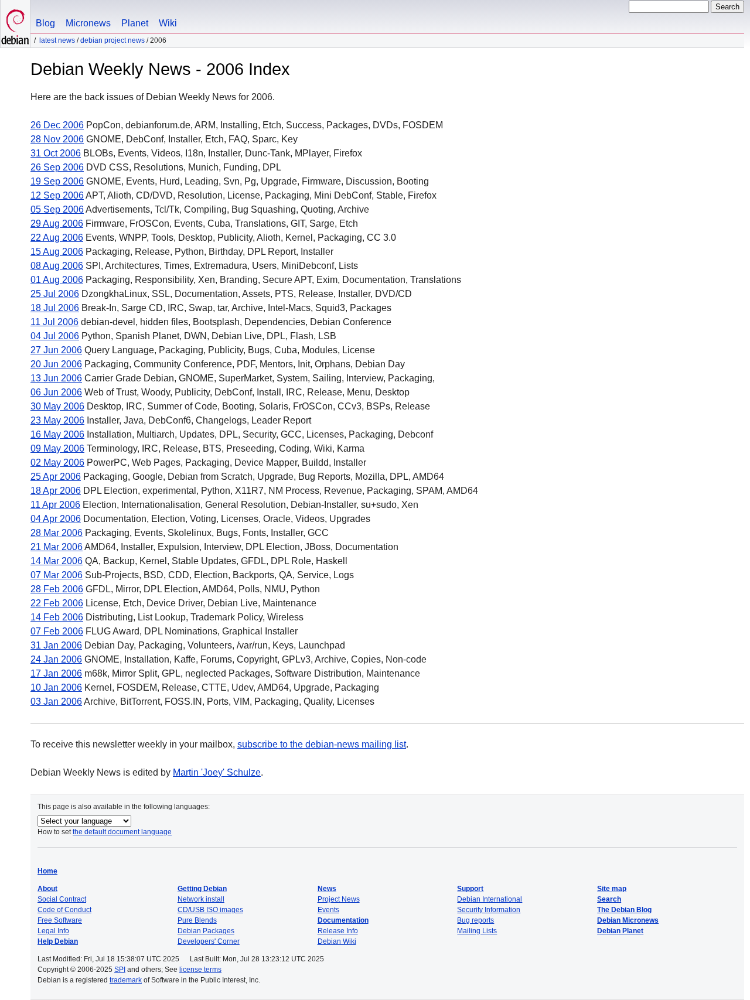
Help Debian (58, 941)
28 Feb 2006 (56, 589)
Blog (45, 23)
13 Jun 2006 (56, 378)
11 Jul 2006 (54, 322)
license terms (200, 969)
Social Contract (62, 899)
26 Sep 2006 (57, 167)
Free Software (60, 920)
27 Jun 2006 (56, 350)
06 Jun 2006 (56, 392)
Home (47, 871)
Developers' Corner (209, 941)
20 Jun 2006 (56, 364)
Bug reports (475, 920)
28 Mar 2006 (56, 533)
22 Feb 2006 (56, 603)
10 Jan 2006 (56, 687)
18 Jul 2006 (54, 308)
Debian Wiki (337, 941)
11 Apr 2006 (55, 505)
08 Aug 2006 (56, 266)
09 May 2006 (57, 448)
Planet (134, 23)
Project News (339, 899)
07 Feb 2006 (56, 631)
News (327, 889)
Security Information (488, 910)
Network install (201, 899)
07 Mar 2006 (56, 575)
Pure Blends (197, 920)
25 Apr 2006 (55, 477)
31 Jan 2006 (56, 645)
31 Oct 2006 (55, 153)
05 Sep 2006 (57, 209)
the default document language (122, 832)
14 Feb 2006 (56, 617)
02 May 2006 (57, 462)
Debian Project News (112, 40)
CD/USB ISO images (210, 910)
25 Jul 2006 (54, 294)
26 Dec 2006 (57, 125)
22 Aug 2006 (56, 238)
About (47, 889)
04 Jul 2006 (54, 336)
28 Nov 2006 (57, 139)
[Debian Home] (15, 23)
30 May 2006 (57, 406)
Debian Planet (620, 931)
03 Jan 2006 (56, 702)
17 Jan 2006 (56, 673)
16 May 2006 (57, 434)
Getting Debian (202, 889)
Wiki (168, 23)
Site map (611, 889)
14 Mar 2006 (56, 561)
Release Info (338, 931)
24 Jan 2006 (56, 659)
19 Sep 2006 (57, 181)
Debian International (489, 899)
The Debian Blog (624, 910)
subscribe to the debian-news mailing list (321, 744)
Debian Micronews (628, 920)
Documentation (343, 920)
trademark (126, 980)
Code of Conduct (64, 910)
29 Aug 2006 (56, 223)
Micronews (88, 23)
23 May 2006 (57, 420)
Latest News (57, 40)
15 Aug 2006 (56, 252)
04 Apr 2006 (55, 519)
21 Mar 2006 (56, 547)
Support (470, 889)
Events (328, 910)
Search (609, 899)
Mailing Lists (477, 931)
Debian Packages (206, 931)
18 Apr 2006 (55, 491)
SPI (119, 969)
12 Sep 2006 (57, 195)
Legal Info (53, 931)
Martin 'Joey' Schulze (217, 772)
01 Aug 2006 (56, 280)
